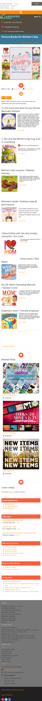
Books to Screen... (9, 433)
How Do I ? (14, 6)
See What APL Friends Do (12, 569)
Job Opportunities (6, 657)
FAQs (3, 647)
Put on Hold (21, 130)
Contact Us (4, 663)
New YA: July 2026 (9, 527)
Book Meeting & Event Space (9, 655)
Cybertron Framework (18, 690)
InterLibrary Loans (6, 651)
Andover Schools (6, 661)
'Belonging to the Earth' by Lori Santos (12, 606)
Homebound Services (11, 551)
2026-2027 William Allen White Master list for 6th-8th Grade (21, 591)
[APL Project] (10, 16)
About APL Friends (10, 567)
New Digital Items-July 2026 (13, 520)
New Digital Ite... (9, 471)
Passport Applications (11, 549)
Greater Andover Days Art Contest (11, 610)
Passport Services (6, 653)
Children (36, 42)
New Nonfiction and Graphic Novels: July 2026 (19, 533)
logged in (11, 492)
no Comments (29, 89)
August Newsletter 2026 (8, 642)
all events (4, 622)
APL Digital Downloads (11, 506)
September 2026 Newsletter (12, 581)
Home (23, 42)
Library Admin (18, 89)
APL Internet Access (10, 547)
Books (29, 42)
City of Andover (5, 659)
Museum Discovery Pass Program (14, 553)
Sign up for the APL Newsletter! (10, 640)
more (18, 522)
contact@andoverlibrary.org (11, 27)
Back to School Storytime (8, 618)
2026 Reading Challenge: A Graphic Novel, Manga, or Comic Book (20, 630)
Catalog (16, 4)
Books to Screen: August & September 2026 (17, 587)
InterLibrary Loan (9, 504)
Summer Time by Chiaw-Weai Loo (11, 614)
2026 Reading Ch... (9, 395)
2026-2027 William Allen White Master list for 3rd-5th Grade (18, 638)
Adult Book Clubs (10, 508)
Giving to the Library (10, 555)
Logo (12, 8)
